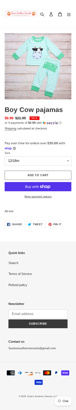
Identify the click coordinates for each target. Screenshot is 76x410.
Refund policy (17, 285)
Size (7, 153)
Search (13, 263)
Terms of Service (20, 274)
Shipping (10, 128)
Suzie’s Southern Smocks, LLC (42, 396)
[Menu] (68, 14)
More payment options (38, 196)
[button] (33, 123)
